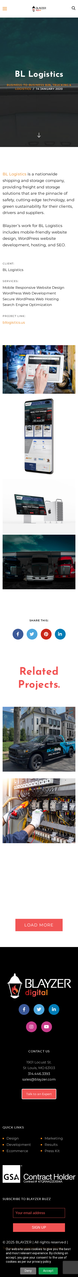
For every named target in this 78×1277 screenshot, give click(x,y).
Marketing (54, 1138)
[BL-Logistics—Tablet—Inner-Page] (39, 369)
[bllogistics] (39, 562)
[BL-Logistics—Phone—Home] (39, 436)
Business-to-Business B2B (29, 85)
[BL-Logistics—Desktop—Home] (39, 506)
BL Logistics (14, 174)
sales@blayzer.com (38, 1079)
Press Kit (52, 1151)
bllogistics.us (14, 322)
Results (51, 1145)
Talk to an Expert (39, 1094)
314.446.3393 (39, 1074)
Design (12, 1138)
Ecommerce (17, 1151)
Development (18, 1145)
